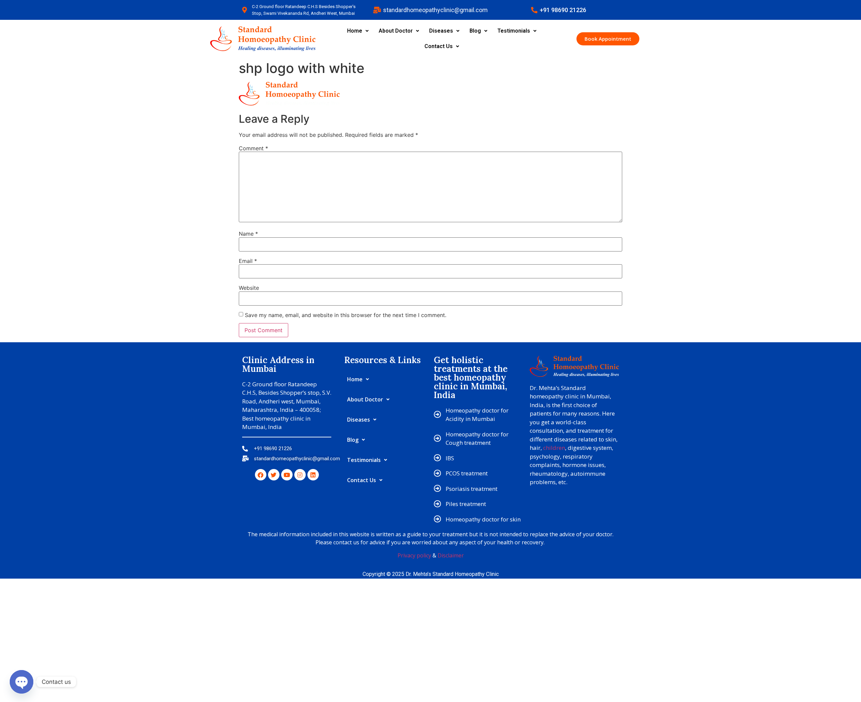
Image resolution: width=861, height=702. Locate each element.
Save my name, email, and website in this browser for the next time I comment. (345, 315)
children (554, 448)
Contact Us (438, 46)
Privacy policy (414, 555)
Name (248, 233)
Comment (253, 148)
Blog (475, 31)
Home (354, 31)
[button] (358, 31)
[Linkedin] (313, 474)
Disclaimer (451, 555)
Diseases (441, 31)
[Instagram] (300, 474)
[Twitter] (273, 474)
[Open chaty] (21, 682)
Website (249, 287)
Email (248, 261)
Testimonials (513, 31)
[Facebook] (260, 474)
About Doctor (396, 31)
